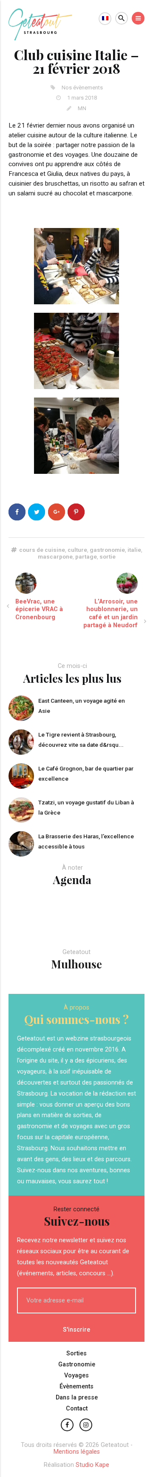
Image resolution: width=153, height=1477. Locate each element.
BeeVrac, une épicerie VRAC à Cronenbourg (39, 609)
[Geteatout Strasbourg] (40, 38)
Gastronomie (76, 1364)
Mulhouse (76, 964)
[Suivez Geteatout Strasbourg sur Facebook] (67, 1425)
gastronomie (107, 549)
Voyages (76, 1375)
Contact (77, 1408)
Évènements (77, 1386)
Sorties (76, 1353)
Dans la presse (77, 1397)
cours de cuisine (42, 549)
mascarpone (55, 556)
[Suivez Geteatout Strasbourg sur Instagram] (85, 1425)
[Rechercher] (121, 18)
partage (86, 556)
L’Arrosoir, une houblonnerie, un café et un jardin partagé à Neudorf (110, 613)
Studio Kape (92, 1465)
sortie (107, 556)
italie (134, 549)
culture (77, 549)
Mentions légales (77, 1451)
